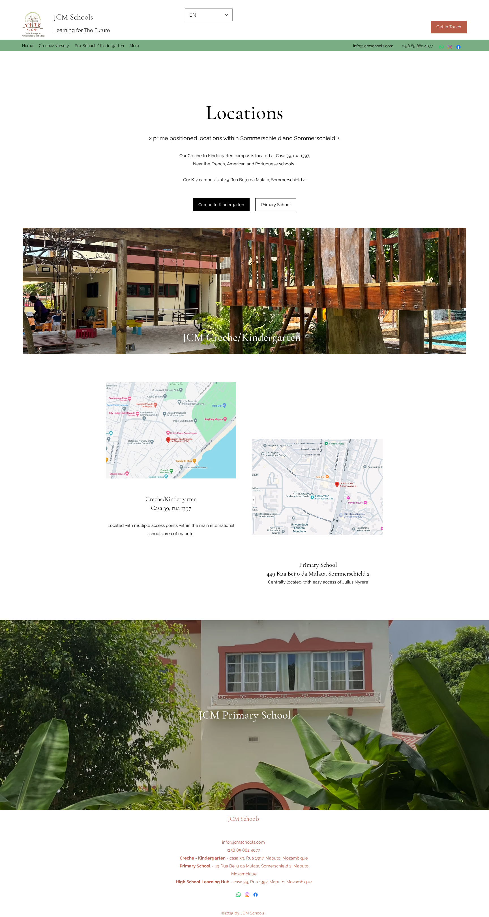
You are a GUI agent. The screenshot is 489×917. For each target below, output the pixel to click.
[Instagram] (450, 47)
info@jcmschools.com (373, 46)
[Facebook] (458, 47)
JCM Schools (73, 17)
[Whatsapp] (441, 47)
